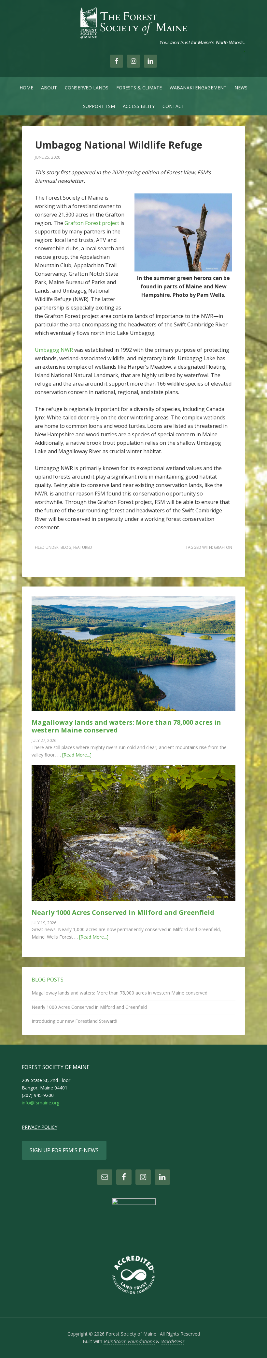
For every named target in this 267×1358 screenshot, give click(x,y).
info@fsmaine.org (40, 1103)
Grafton (223, 547)
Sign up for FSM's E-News (64, 1150)
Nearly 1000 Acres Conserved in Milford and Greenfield (123, 912)
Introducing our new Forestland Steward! (74, 1021)
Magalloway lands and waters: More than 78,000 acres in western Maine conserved (126, 726)
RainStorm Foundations (129, 1341)
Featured (82, 547)
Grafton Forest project (91, 223)
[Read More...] (76, 755)
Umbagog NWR (54, 349)
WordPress (172, 1341)
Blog (66, 547)
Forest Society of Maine (133, 23)
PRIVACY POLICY (39, 1127)
